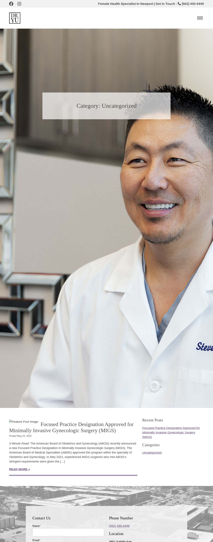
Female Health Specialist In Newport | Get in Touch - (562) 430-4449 (151, 3)
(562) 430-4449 (119, 526)
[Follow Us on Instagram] (20, 4)
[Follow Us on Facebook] (12, 4)
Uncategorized (152, 452)
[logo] (20, 18)
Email (36, 540)
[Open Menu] (200, 17)
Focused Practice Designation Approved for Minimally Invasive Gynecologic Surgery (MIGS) (71, 427)
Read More (18, 469)
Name (36, 526)
